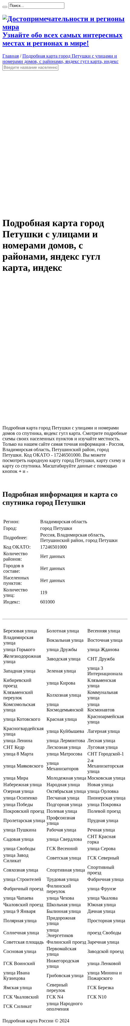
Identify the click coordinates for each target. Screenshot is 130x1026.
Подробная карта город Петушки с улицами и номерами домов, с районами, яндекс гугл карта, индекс (60, 58)
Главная (10, 56)
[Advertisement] (65, 141)
